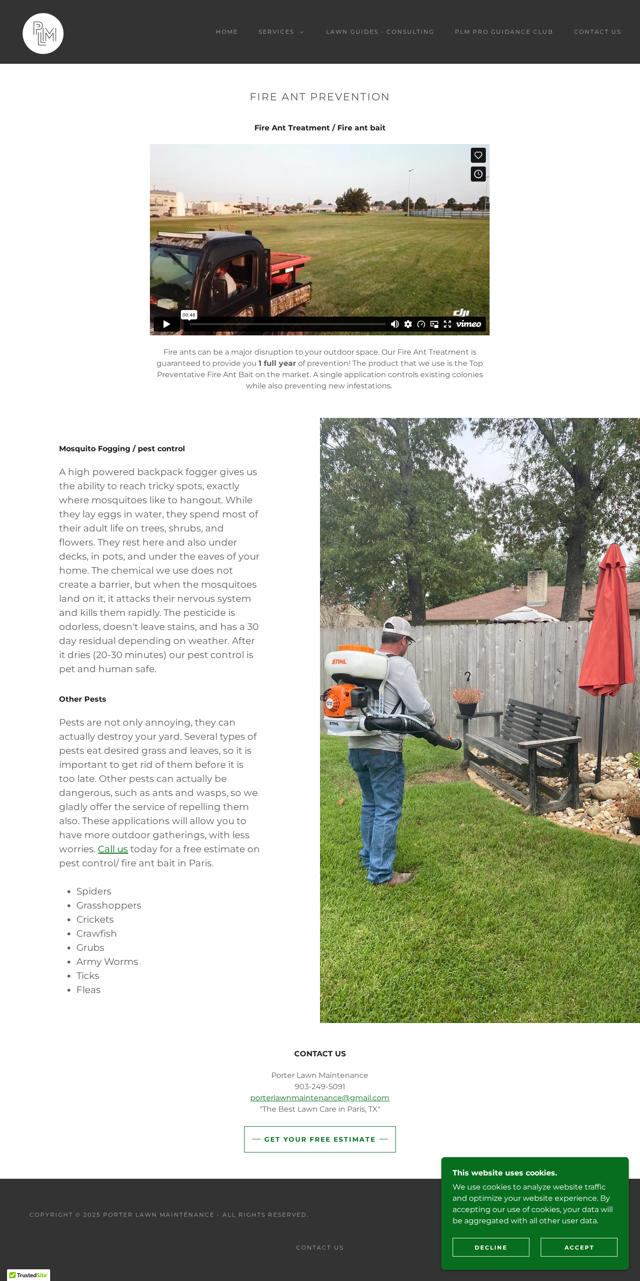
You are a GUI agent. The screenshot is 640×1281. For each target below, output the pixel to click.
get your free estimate (320, 1139)
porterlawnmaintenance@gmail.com (319, 1097)
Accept (579, 1247)
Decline (491, 1247)
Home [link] (227, 31)
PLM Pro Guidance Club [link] (504, 31)
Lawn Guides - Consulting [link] (380, 31)
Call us (113, 849)
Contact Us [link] (597, 31)
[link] (43, 31)
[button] (279, 32)
